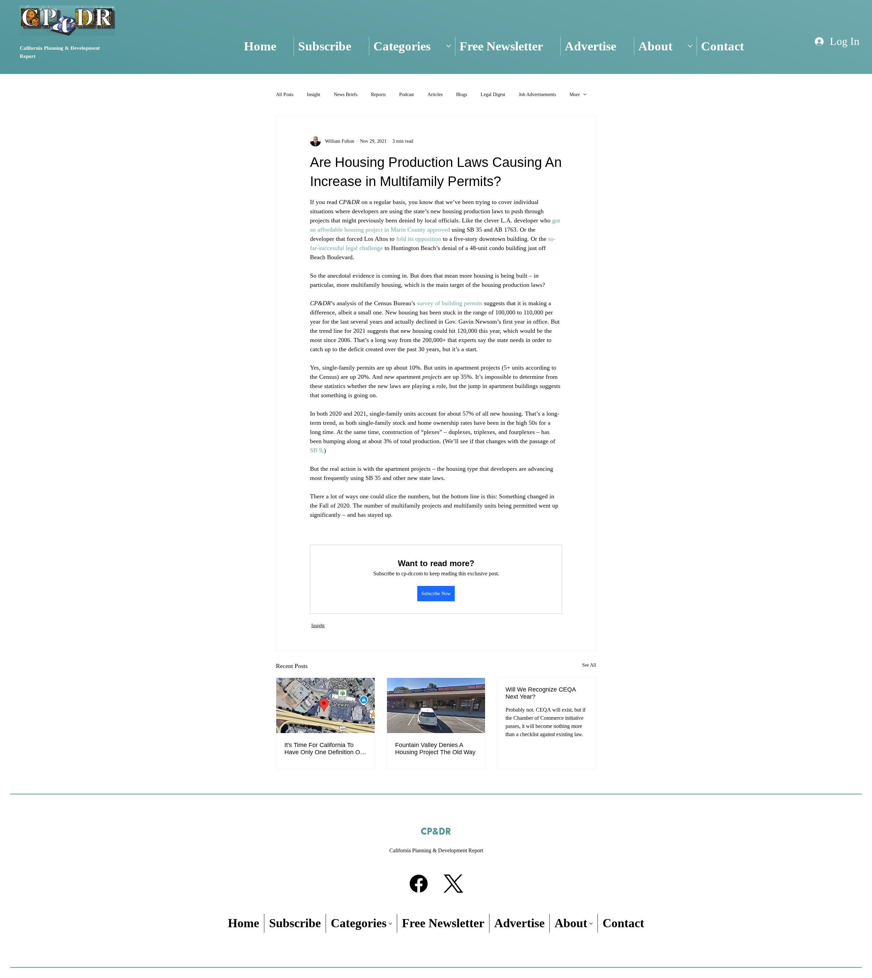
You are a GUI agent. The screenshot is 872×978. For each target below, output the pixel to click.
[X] (453, 884)
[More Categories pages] (448, 46)
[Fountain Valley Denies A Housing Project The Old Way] (436, 705)
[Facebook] (419, 884)
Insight (313, 94)
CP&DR (436, 831)
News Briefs (345, 94)
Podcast (406, 94)
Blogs (461, 94)
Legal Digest (493, 94)
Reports (378, 94)
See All (589, 665)
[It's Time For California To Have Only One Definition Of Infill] (325, 705)
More (575, 94)
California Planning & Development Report (436, 850)
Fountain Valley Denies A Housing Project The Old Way (435, 749)
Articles (434, 94)
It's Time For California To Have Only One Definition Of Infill (323, 749)
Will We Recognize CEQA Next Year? (540, 693)
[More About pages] (690, 46)
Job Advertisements (537, 94)
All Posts (284, 94)
